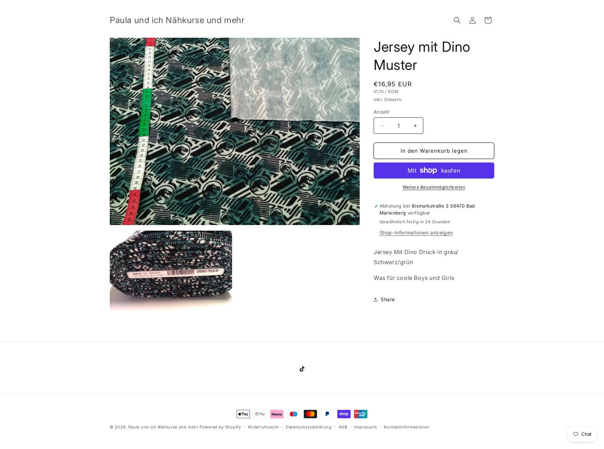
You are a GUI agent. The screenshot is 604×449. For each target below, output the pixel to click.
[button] (457, 20)
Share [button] (388, 299)
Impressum (365, 427)
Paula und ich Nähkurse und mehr (163, 427)
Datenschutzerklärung (309, 427)
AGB (343, 427)
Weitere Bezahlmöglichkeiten (434, 187)
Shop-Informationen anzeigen (416, 233)
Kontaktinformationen (406, 427)
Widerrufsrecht (263, 427)
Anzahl (381, 112)
